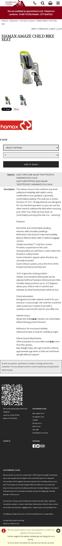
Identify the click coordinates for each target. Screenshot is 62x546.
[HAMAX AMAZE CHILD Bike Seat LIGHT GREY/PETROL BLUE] (23, 100)
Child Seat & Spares (26, 21)
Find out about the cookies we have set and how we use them (31, 543)
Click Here (44, 433)
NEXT (53, 28)
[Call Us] (35, 2)
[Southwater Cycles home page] (15, 3)
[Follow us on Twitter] (38, 447)
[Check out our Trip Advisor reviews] (42, 447)
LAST (59, 28)
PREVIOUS (43, 28)
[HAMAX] (16, 136)
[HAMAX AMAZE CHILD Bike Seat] (31, 68)
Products (5, 21)
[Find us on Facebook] (34, 447)
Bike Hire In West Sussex (11, 523)
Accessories (13, 21)
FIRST (34, 28)
